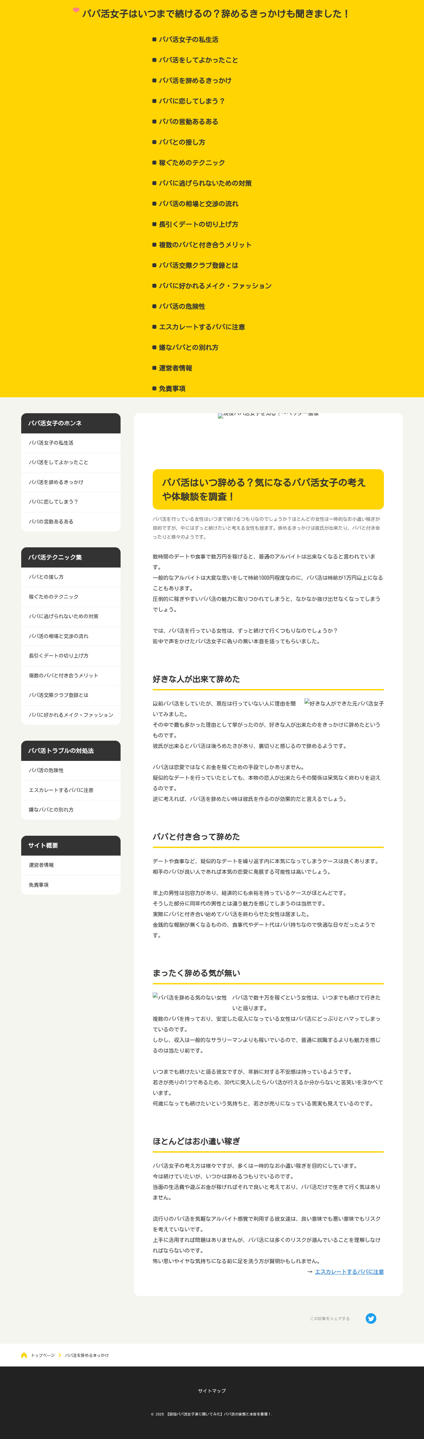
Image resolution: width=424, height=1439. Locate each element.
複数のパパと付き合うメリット (205, 244)
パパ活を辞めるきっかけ (195, 80)
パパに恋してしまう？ (192, 101)
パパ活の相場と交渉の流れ (198, 203)
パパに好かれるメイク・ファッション (215, 285)
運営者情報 (175, 368)
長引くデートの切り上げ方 (198, 224)
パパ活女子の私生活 (189, 39)
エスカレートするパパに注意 (202, 326)
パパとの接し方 (182, 142)
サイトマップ (212, 1391)
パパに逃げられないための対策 (205, 183)
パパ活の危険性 (182, 306)
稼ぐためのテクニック (192, 162)
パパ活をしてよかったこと (198, 60)
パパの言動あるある (189, 121)
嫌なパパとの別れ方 (189, 347)
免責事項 (172, 388)
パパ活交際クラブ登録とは (198, 265)
